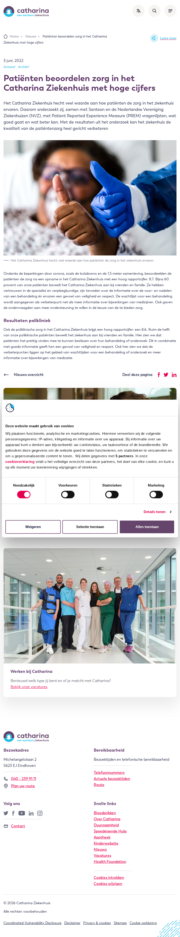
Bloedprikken (105, 813)
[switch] (68, 494)
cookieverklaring (19, 462)
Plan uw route (23, 786)
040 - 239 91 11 (23, 778)
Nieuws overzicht (29, 374)
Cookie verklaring (143, 923)
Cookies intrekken (109, 877)
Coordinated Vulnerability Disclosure (32, 923)
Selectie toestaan (90, 527)
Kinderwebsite (106, 843)
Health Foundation (110, 861)
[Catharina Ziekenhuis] (26, 11)
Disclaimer (72, 923)
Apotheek (102, 837)
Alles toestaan (147, 527)
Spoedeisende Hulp (110, 831)
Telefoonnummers (109, 772)
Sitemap (120, 923)
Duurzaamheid (106, 825)
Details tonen (154, 512)
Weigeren (33, 527)
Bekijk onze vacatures (29, 687)
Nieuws (100, 849)
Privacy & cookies (97, 923)
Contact (18, 826)
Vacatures (102, 855)
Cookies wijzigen (108, 883)
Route (99, 785)
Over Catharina (107, 819)
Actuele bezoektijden (112, 778)
